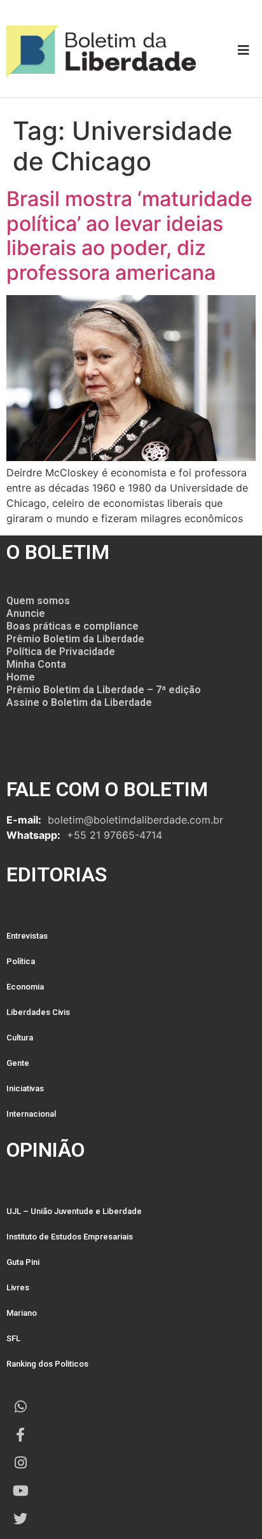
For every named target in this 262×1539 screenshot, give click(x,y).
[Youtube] (20, 1491)
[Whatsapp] (20, 1407)
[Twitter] (20, 1519)
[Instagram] (20, 1463)
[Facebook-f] (20, 1435)
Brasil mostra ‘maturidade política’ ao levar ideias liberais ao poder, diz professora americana (129, 235)
